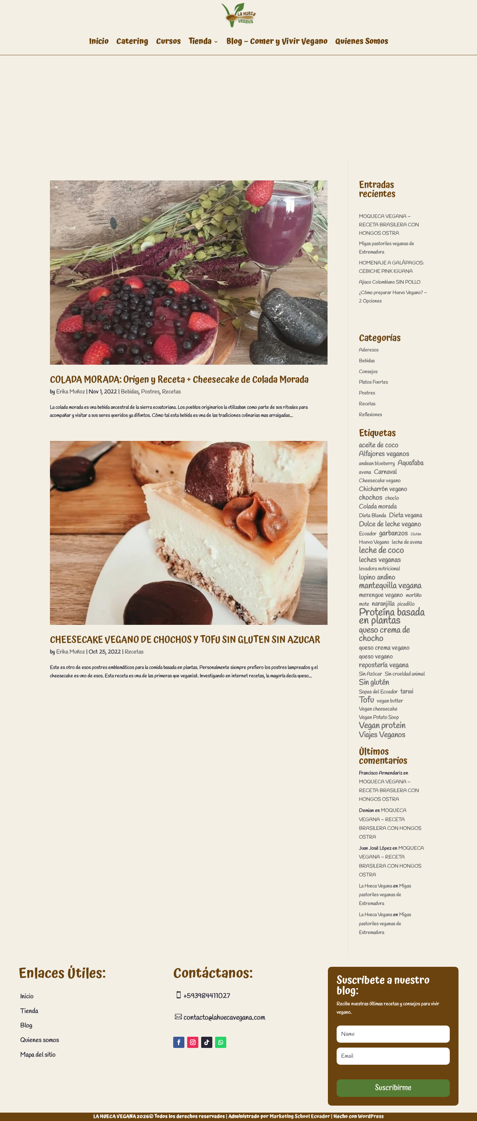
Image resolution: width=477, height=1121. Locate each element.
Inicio (99, 41)
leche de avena (407, 542)
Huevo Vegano (374, 542)
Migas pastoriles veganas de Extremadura (385, 895)
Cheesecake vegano (380, 480)
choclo (392, 498)
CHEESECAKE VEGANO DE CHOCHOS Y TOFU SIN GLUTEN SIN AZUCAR (185, 640)
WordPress (371, 1116)
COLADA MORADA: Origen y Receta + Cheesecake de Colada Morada (179, 379)
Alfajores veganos (384, 454)
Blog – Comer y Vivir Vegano (277, 41)
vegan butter (390, 701)
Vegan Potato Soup (379, 717)
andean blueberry (377, 463)
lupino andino (377, 577)
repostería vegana (384, 665)
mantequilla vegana (390, 586)
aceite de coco (378, 445)
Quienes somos (39, 1040)
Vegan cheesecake (378, 709)
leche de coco (381, 551)
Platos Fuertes (373, 382)
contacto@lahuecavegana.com (223, 1017)
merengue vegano (381, 595)
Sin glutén (374, 683)
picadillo (405, 604)
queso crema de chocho (384, 635)
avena (365, 472)
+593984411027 (206, 996)
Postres (150, 391)
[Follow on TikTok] (206, 1042)
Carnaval (385, 472)
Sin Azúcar (370, 674)
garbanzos (393, 533)
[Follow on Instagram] (192, 1042)
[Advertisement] (238, 108)
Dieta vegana (405, 516)
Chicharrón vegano (383, 489)
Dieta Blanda (372, 515)
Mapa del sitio (38, 1055)
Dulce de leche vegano (390, 524)
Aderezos (369, 350)
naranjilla (383, 604)
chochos (370, 498)
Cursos (168, 41)
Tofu (366, 701)
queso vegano (376, 657)
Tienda (200, 41)
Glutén (416, 534)
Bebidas (130, 391)
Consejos (368, 372)
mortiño (413, 595)
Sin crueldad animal (405, 674)
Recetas (171, 391)
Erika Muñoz (70, 391)
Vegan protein (382, 726)
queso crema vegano (384, 648)
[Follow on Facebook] (178, 1042)
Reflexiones (370, 415)
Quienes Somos (361, 41)
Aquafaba (411, 463)
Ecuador (367, 533)
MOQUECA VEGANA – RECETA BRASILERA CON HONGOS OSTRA (389, 225)
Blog (26, 1025)
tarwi (407, 692)
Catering (132, 41)
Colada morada (378, 507)
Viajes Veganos (382, 735)
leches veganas (380, 560)
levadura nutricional (379, 568)
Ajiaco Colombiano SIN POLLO (389, 282)
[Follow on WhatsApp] (220, 1042)
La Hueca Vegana (375, 886)
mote (364, 604)
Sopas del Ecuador (378, 691)
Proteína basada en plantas (392, 617)
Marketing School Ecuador (300, 1116)
